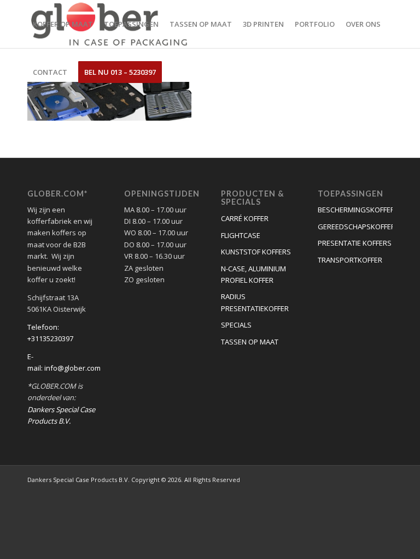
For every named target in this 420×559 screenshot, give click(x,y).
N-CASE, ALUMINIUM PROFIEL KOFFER (253, 274)
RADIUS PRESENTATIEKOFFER (255, 302)
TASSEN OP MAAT (249, 342)
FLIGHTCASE (240, 235)
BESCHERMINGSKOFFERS (355, 210)
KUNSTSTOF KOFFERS (256, 252)
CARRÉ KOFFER (245, 218)
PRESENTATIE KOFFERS (355, 243)
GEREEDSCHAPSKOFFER (355, 226)
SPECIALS (236, 325)
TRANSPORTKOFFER (350, 260)
